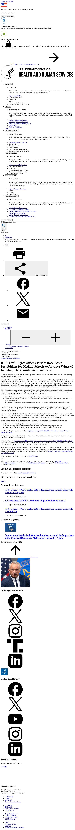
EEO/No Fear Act (10, 819)
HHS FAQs (8, 800)
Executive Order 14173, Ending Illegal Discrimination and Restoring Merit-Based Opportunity (44, 441)
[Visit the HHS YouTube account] (15, 726)
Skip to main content (7, 1)
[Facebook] (23, 290)
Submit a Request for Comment (10, 358)
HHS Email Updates (61, 463)
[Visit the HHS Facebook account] (15, 696)
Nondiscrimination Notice (13, 802)
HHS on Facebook (10, 463)
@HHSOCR (33, 456)
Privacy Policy (9, 810)
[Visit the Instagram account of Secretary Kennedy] (15, 637)
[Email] (23, 320)
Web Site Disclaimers (11, 817)
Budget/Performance (11, 814)
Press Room (8, 238)
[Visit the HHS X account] (15, 711)
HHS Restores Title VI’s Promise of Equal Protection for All (35, 500)
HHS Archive (9, 807)
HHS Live (8, 329)
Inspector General (10, 815)
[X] (23, 305)
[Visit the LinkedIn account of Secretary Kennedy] (15, 667)
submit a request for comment (27, 473)
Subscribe (4, 766)
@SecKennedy (40, 463)
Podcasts (7, 344)
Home (6, 236)
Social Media (9, 348)
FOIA (6, 822)
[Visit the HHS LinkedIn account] (15, 756)
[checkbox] (6, 245)
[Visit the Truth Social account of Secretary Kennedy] (15, 652)
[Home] (37, 78)
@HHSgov (31, 463)
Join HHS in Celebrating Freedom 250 (27, 64)
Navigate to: (5, 323)
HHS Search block (7, 222)
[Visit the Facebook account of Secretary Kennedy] (15, 608)
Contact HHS (9, 797)
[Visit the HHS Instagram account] (15, 741)
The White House (10, 824)
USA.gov (8, 826)
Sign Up (3, 481)
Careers (7, 798)
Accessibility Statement (12, 809)
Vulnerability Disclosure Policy (14, 827)
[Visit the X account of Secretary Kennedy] (15, 623)
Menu (3, 231)
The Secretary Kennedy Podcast (18, 346)
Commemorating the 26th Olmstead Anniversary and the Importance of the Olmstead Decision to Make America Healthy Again (39, 536)
